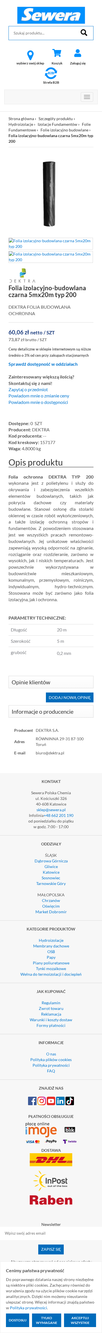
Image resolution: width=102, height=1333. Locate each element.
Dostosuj (17, 1320)
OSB (51, 951)
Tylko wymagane (46, 1320)
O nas (51, 1053)
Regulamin (51, 1002)
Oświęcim (51, 906)
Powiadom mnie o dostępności (38, 402)
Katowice (51, 872)
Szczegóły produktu (56, 118)
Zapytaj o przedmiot (28, 389)
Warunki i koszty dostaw (51, 1019)
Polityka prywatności (51, 1065)
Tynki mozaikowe (51, 968)
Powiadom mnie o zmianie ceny (38, 395)
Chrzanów (51, 900)
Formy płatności (51, 1025)
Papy (51, 957)
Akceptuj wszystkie (80, 1320)
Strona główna (21, 118)
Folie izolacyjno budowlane (64, 129)
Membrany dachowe (51, 946)
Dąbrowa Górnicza (51, 860)
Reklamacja (51, 1014)
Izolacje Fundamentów (57, 124)
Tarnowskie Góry (51, 883)
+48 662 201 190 (58, 815)
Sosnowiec (51, 877)
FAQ (51, 1070)
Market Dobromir (51, 911)
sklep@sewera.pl (51, 809)
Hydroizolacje (20, 124)
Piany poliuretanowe (51, 962)
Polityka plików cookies (51, 1059)
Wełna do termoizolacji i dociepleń (51, 974)
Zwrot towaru (51, 1008)
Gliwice (51, 866)
